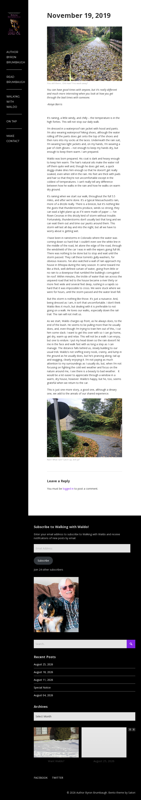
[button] (133, 729)
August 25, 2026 (43, 664)
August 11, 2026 (43, 680)
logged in (68, 488)
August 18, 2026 (43, 672)
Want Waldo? (56, 761)
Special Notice (42, 687)
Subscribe (43, 560)
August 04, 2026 (43, 695)
